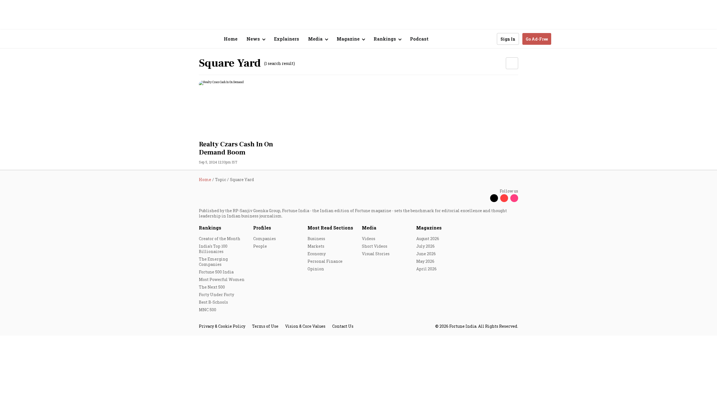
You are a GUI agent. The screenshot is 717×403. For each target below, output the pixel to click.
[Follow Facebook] (484, 198)
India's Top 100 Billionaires (213, 248)
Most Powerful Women (222, 279)
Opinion (316, 268)
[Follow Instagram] (514, 198)
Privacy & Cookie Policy (222, 326)
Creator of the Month (219, 238)
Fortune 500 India (216, 272)
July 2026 (425, 246)
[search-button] (489, 38)
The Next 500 (212, 287)
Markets (316, 246)
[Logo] (196, 39)
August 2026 (427, 238)
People (260, 246)
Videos (368, 238)
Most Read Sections (330, 228)
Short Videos (374, 246)
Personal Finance (325, 261)
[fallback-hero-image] (249, 109)
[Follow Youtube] (504, 198)
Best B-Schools (213, 302)
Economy (317, 253)
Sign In (507, 39)
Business (316, 238)
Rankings (210, 228)
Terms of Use (265, 326)
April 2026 (426, 268)
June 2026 (426, 253)
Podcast (419, 39)
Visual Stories (376, 253)
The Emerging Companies (213, 261)
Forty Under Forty (216, 294)
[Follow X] (494, 198)
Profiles (262, 228)
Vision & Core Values (305, 326)
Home (231, 39)
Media (369, 228)
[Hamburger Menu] (169, 39)
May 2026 (425, 261)
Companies (264, 238)
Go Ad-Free (537, 39)
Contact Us (342, 326)
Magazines (429, 228)
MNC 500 (207, 309)
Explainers (286, 39)
